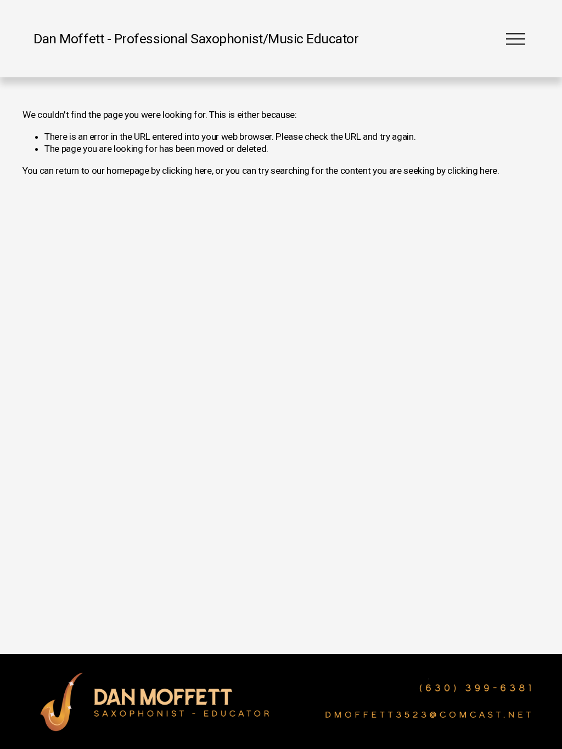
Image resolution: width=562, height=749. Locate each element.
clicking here (187, 170)
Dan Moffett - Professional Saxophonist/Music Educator (195, 39)
